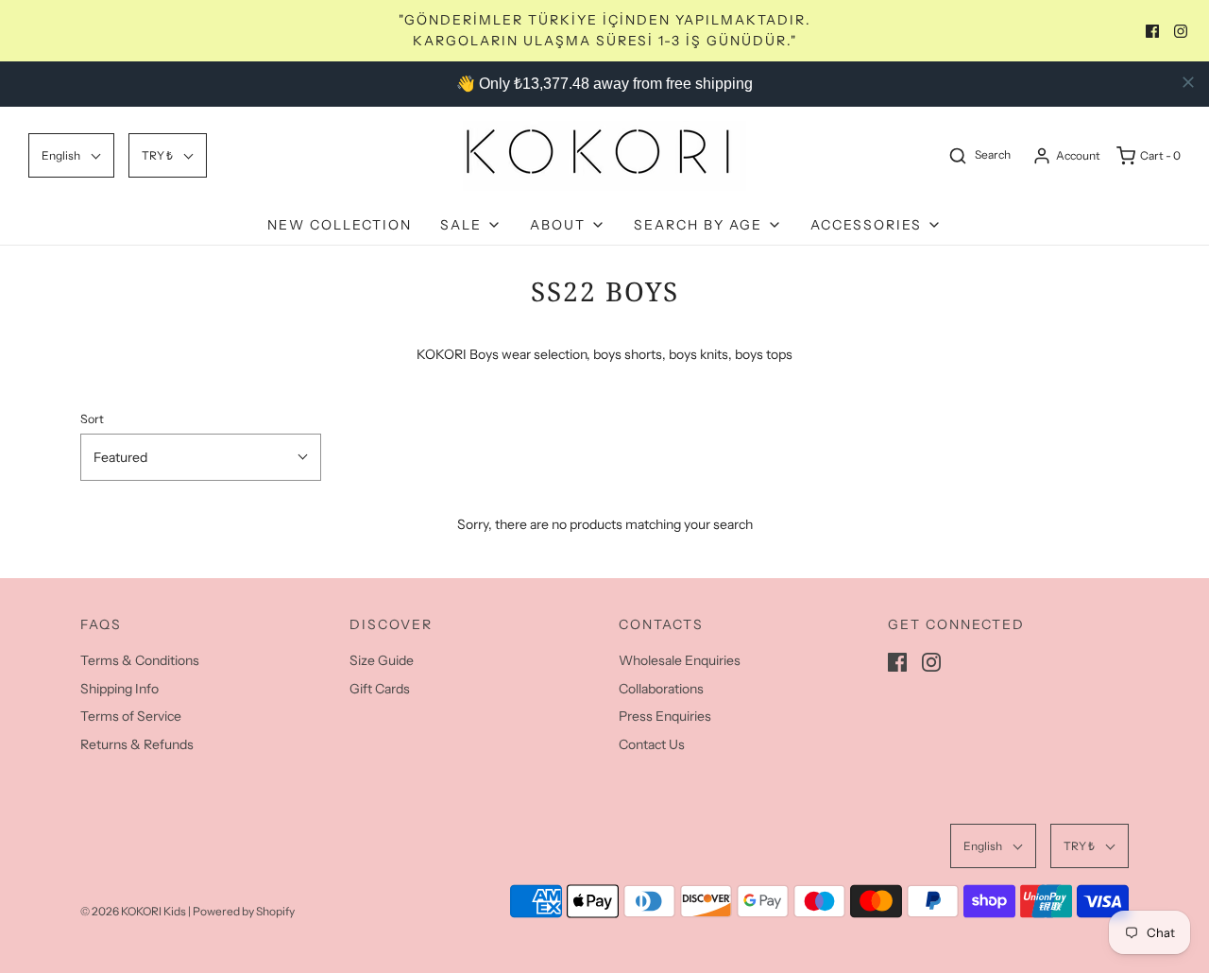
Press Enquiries (665, 716)
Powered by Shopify (244, 911)
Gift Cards (379, 688)
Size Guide (381, 660)
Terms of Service (130, 716)
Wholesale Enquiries (680, 660)
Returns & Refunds (137, 744)
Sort (92, 419)
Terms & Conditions (139, 660)
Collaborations (661, 688)
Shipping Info (119, 688)
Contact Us (652, 744)
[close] (1188, 82)
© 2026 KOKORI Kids (133, 911)
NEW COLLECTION (339, 224)
